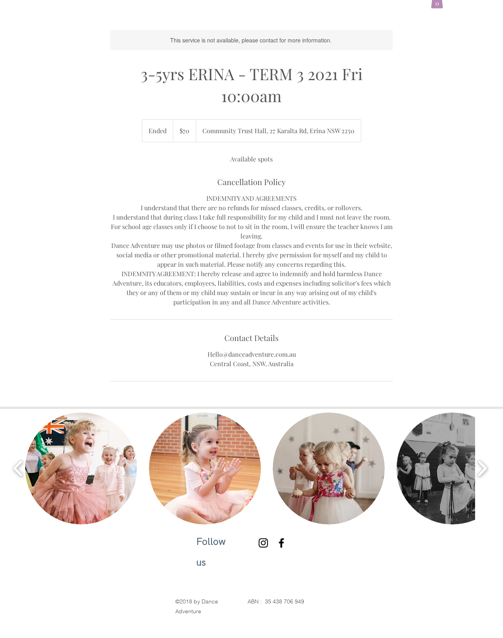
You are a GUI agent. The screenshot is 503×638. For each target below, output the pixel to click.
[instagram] (263, 543)
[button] (81, 468)
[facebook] (281, 543)
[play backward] (18, 468)
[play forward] (482, 468)
